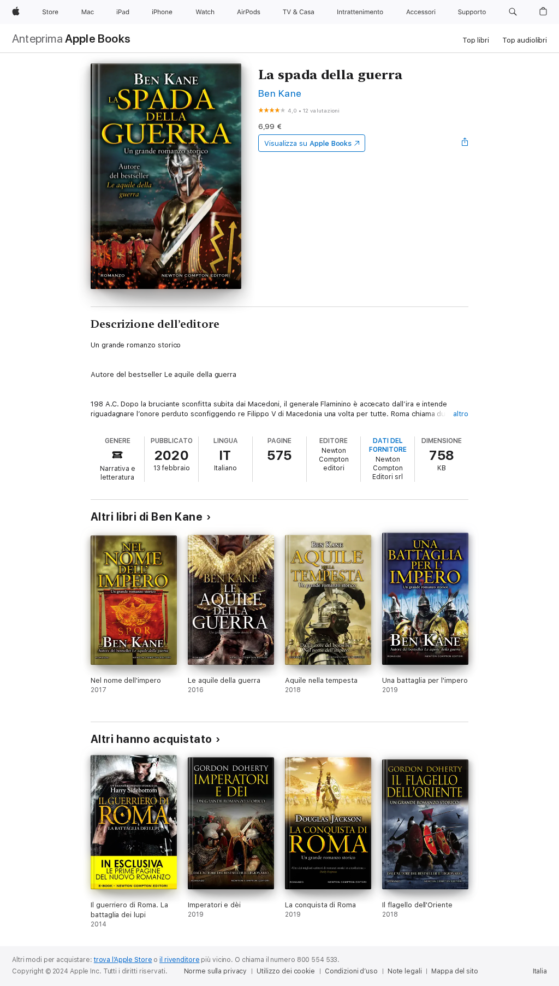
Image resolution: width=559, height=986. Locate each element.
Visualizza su (308, 143)
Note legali (405, 971)
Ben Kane (280, 93)
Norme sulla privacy (215, 971)
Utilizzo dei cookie (286, 971)
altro (460, 414)
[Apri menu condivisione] (465, 143)
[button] (512, 12)
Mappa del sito (454, 971)
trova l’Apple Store (123, 960)
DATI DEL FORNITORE (388, 445)
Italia (540, 971)
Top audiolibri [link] (524, 40)
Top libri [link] (475, 40)
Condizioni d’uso (351, 971)
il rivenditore (179, 960)
